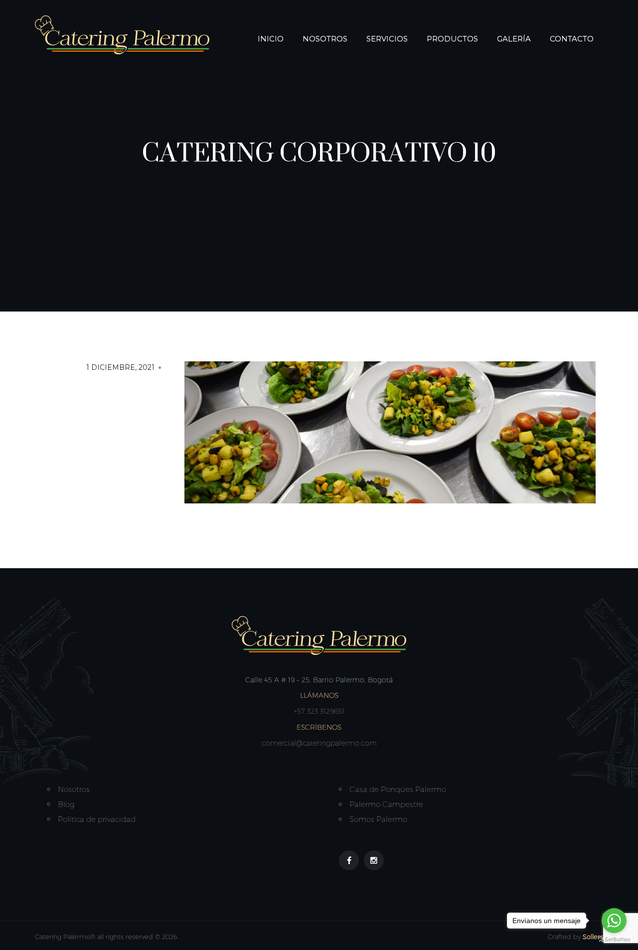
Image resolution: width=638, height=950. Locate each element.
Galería (514, 38)
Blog (66, 804)
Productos (452, 38)
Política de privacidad (97, 819)
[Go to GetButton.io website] (614, 940)
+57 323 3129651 (319, 711)
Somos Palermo (378, 819)
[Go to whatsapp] (614, 920)
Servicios (387, 38)
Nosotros (325, 38)
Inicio (271, 38)
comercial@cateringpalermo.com (319, 743)
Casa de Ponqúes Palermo (397, 789)
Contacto (572, 38)
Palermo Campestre (386, 804)
